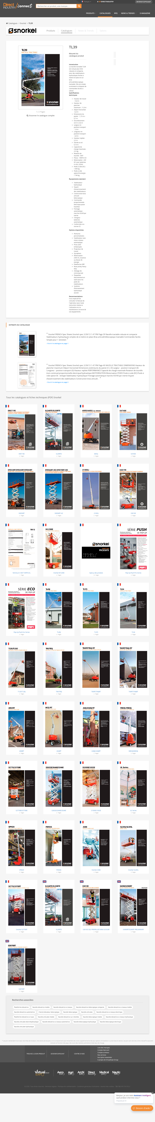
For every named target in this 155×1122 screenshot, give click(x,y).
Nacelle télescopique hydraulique (85, 1022)
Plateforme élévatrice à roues (24, 1017)
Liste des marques (103, 1048)
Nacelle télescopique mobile (92, 1017)
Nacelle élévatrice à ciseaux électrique (109, 1012)
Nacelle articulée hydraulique (24, 1027)
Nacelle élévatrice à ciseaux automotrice (56, 1022)
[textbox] (56, 6)
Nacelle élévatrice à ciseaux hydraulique (119, 1017)
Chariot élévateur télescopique (49, 1012)
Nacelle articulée (87, 1012)
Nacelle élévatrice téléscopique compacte (90, 1007)
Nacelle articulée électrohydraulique (26, 1022)
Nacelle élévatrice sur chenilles (68, 1017)
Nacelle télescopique (70, 1012)
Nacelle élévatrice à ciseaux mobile (120, 1007)
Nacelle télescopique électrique (110, 1022)
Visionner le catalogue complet (41, 115)
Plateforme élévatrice (21, 1007)
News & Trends (128, 13)
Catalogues (105, 13)
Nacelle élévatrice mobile (41, 1007)
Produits (90, 13)
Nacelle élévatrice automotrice (24, 1012)
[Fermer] (153, 1093)
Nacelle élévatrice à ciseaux (62, 1007)
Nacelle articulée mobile (46, 1017)
